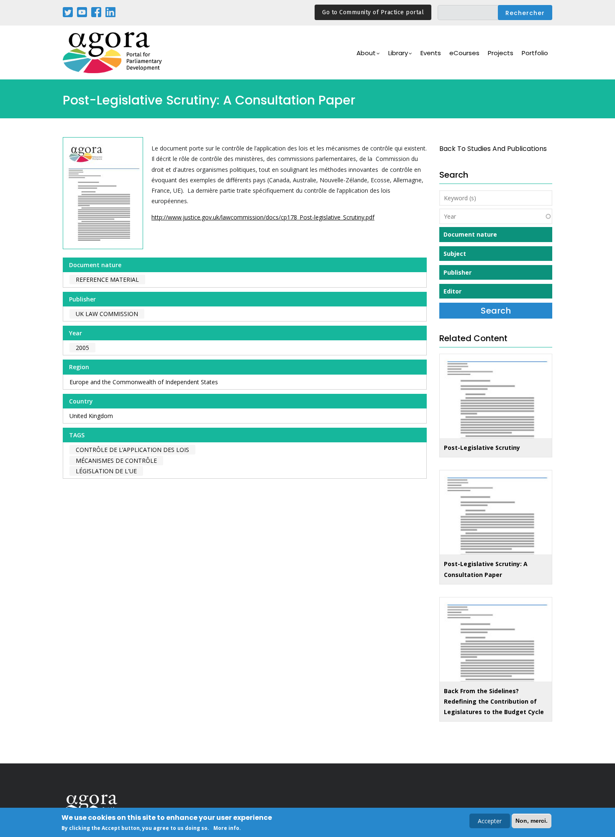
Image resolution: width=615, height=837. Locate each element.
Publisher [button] (457, 272)
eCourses (464, 52)
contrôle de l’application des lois (132, 450)
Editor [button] (452, 291)
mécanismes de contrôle (116, 460)
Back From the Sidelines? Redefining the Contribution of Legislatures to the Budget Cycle (494, 701)
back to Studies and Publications (493, 148)
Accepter (490, 821)
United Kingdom (91, 416)
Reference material (107, 279)
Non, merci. (531, 820)
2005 (82, 348)
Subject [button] (454, 254)
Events (430, 52)
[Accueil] (113, 52)
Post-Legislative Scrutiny (482, 448)
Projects (500, 52)
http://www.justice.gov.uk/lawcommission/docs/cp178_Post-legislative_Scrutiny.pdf (262, 217)
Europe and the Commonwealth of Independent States (143, 382)
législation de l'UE (106, 471)
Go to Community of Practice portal (373, 12)
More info (226, 828)
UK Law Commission (107, 314)
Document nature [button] (470, 234)
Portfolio (535, 52)
